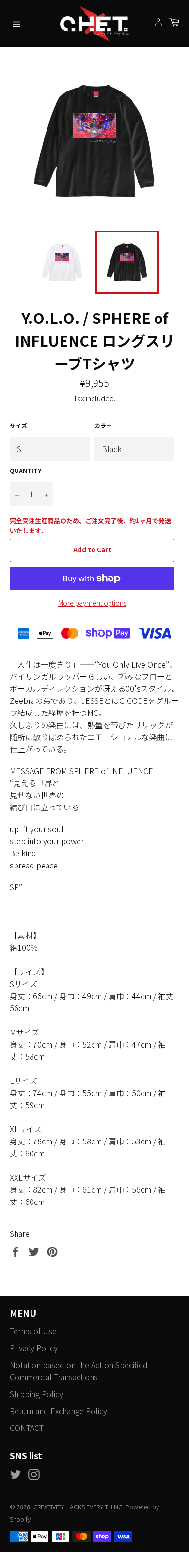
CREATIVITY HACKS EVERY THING (78, 1506)
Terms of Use (33, 1331)
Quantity (25, 470)
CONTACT (27, 1427)
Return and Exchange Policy (58, 1410)
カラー (103, 425)
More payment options (92, 603)
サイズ (18, 425)
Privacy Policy (34, 1348)
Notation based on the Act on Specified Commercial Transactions (79, 1371)
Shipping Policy (36, 1394)
